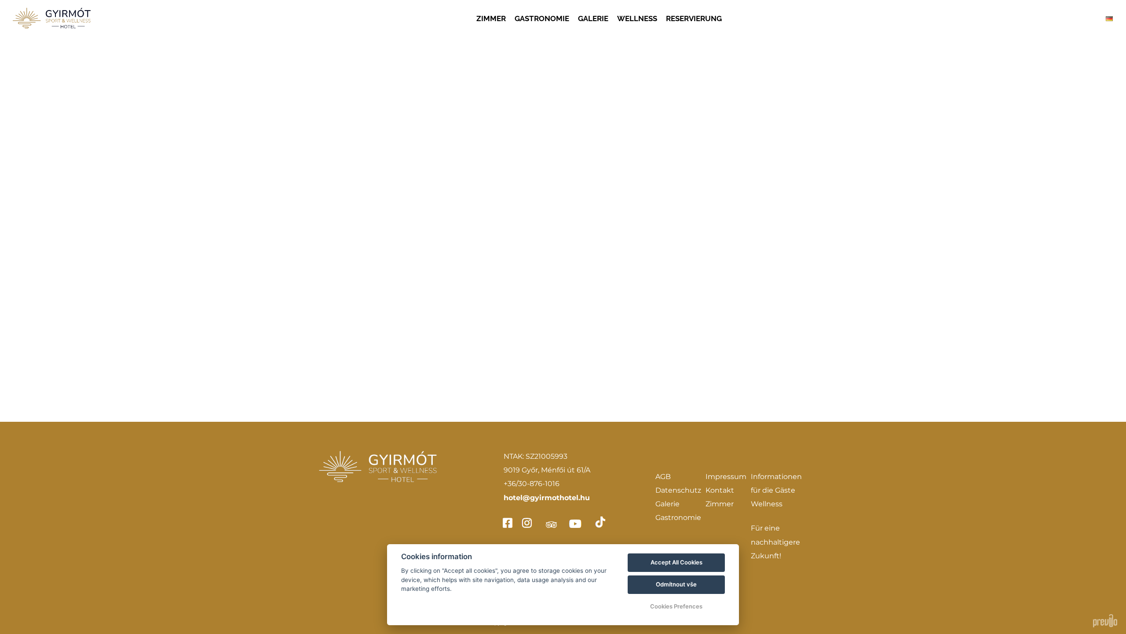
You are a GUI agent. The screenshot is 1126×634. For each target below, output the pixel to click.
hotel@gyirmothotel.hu (547, 498)
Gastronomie (678, 517)
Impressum (726, 476)
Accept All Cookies (676, 562)
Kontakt (720, 490)
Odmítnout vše (676, 584)
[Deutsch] (1109, 19)
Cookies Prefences (676, 606)
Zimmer (720, 504)
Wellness (766, 504)
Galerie (667, 504)
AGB (663, 476)
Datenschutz (678, 490)
